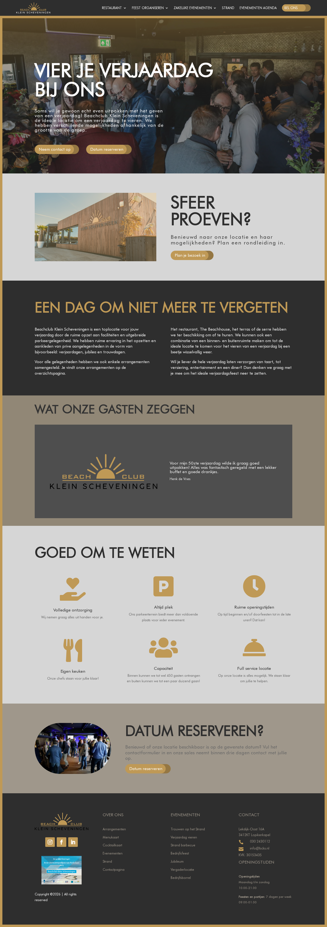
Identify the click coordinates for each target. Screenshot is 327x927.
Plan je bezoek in (190, 255)
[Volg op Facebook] (61, 842)
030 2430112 (260, 841)
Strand (228, 8)
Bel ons (291, 8)
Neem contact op (55, 149)
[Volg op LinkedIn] (73, 842)
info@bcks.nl (259, 848)
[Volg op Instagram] (50, 842)
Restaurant (112, 8)
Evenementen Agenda (258, 8)
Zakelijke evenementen (193, 8)
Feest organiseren (148, 8)
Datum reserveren (106, 149)
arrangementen (100, 367)
